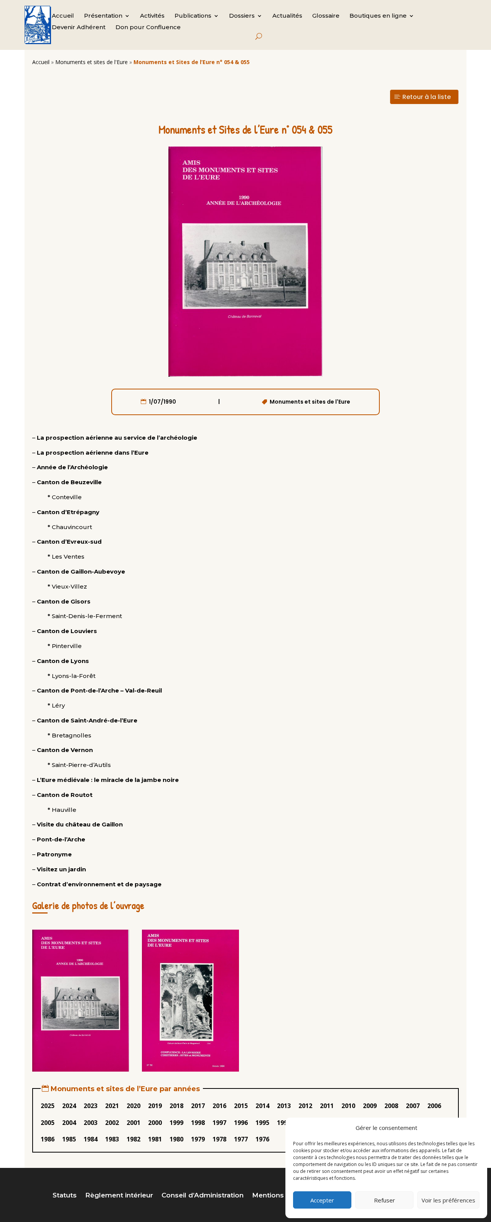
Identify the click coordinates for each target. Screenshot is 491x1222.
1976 (262, 1139)
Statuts (65, 1195)
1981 (155, 1139)
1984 (90, 1139)
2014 (262, 1106)
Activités (152, 16)
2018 (176, 1106)
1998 (198, 1122)
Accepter (322, 1200)
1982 (133, 1139)
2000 (155, 1122)
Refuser (384, 1200)
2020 (133, 1106)
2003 (90, 1122)
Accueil (63, 16)
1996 (241, 1122)
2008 (391, 1106)
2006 (434, 1106)
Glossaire (325, 16)
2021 (112, 1106)
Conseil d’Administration (202, 1195)
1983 (112, 1139)
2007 (413, 1106)
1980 (176, 1139)
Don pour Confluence (148, 28)
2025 (47, 1106)
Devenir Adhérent (78, 28)
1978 (219, 1139)
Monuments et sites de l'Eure (91, 62)
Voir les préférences (448, 1200)
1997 (219, 1122)
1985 (69, 1139)
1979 (198, 1139)
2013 (284, 1106)
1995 (262, 1122)
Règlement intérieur (119, 1195)
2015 (241, 1106)
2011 (327, 1106)
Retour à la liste (426, 96)
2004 (69, 1122)
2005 (47, 1122)
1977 (241, 1139)
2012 (305, 1106)
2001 (133, 1122)
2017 (198, 1106)
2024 (69, 1106)
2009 (370, 1106)
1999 (176, 1122)
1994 (284, 1122)
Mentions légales (281, 1195)
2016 (219, 1106)
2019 (155, 1106)
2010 (348, 1106)
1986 (47, 1139)
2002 (112, 1122)
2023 (90, 1106)
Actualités (287, 16)
